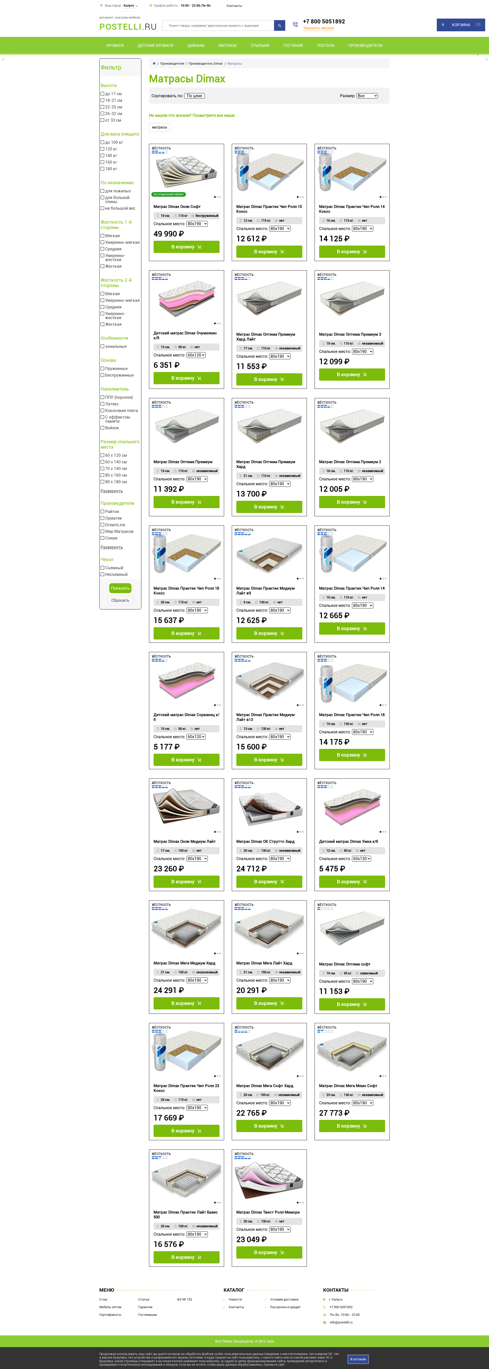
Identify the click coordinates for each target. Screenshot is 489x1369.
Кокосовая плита (121, 411)
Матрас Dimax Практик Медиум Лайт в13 (265, 717)
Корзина (461, 25)
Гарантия (145, 1307)
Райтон (112, 512)
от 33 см (113, 120)
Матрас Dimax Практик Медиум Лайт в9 (265, 590)
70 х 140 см (116, 469)
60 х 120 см (116, 455)
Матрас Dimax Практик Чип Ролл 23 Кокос (186, 1088)
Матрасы (228, 45)
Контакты (234, 6)
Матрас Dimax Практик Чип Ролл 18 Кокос (186, 590)
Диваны (196, 45)
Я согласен (358, 1359)
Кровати (115, 45)
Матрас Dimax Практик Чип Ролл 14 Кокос (352, 209)
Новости (235, 1299)
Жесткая (113, 266)
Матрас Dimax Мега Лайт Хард (264, 963)
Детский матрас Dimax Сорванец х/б (186, 717)
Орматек (113, 518)
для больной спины (117, 200)
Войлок (112, 428)
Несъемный (116, 575)
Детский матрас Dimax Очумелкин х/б (185, 335)
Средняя (113, 249)
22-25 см (113, 107)
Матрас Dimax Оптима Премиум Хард (265, 464)
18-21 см (113, 100)
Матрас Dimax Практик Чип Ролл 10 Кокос (269, 209)
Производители (365, 45)
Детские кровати (155, 45)
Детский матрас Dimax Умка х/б (348, 841)
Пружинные (116, 369)
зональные (116, 347)
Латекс (112, 404)
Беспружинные (119, 375)
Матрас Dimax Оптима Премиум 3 (350, 334)
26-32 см (113, 114)
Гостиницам (147, 1315)
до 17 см (113, 94)
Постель (325, 45)
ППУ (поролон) (119, 397)
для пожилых (118, 191)
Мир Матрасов (119, 532)
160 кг (111, 162)
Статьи (143, 1299)
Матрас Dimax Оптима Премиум (183, 462)
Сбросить (120, 600)
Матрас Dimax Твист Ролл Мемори (268, 1212)
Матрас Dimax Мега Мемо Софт (348, 1085)
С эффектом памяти (117, 419)
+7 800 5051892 (324, 21)
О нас (103, 1299)
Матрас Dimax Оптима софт (345, 964)
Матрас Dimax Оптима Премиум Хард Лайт (265, 336)
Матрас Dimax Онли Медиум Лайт (185, 841)
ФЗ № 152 (184, 1299)
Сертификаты (110, 1315)
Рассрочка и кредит (285, 1307)
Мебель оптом (110, 1307)
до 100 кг (114, 142)
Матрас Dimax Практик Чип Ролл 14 (352, 588)
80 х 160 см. (116, 475)
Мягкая (112, 236)
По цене (194, 95)
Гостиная (293, 45)
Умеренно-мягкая (122, 242)
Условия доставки (284, 1299)
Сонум (111, 538)
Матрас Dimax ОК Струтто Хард (265, 841)
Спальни (260, 45)
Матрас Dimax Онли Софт (177, 206)
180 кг (111, 169)
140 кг (111, 156)
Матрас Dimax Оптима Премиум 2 (350, 462)
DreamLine (115, 525)
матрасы (159, 127)
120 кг (111, 149)
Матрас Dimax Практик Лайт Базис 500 (186, 1214)
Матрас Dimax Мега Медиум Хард (184, 963)
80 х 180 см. (116, 482)
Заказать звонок (318, 28)
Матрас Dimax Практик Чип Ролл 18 (352, 714)
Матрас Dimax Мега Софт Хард (264, 1085)
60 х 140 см (116, 462)
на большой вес (120, 208)
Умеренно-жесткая (115, 258)
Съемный (114, 568)
